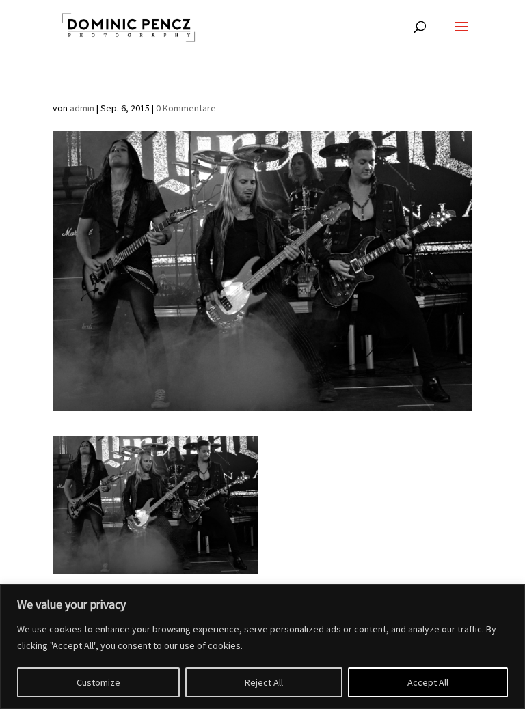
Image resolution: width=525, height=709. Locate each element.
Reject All (264, 682)
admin (82, 108)
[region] (262, 646)
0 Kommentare (186, 108)
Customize (98, 682)
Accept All (427, 682)
